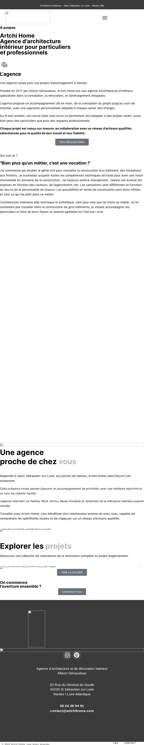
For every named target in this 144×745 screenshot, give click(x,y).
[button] (105, 18)
